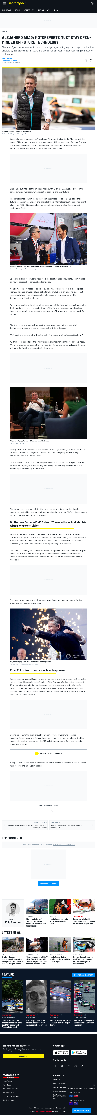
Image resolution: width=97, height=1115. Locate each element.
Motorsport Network (27, 142)
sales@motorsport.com (61, 1091)
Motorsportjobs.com (10, 1089)
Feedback (56, 1080)
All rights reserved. (59, 1111)
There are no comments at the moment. (48, 844)
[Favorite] (85, 60)
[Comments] (91, 60)
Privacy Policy (61, 1108)
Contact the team (59, 1087)
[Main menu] (4, 3)
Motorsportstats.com (11, 1096)
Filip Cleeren (7, 58)
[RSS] (82, 1066)
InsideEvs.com (8, 1081)
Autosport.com (8, 1092)
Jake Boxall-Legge (9, 60)
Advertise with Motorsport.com (64, 1083)
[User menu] (92, 3)
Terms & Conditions (36, 1108)
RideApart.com (8, 1100)
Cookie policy (49, 1108)
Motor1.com (7, 1085)
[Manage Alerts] (51, 811)
